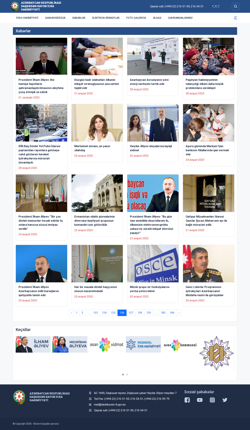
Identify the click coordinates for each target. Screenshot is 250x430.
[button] (123, 374)
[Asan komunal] (180, 344)
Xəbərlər (78, 17)
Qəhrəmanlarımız (180, 17)
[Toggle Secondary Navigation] (235, 18)
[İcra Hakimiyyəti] (15, 6)
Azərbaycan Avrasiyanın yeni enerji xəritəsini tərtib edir (149, 82)
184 (172, 312)
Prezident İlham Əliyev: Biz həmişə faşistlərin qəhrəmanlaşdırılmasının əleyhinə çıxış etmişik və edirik (41, 86)
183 (163, 312)
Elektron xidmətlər (106, 17)
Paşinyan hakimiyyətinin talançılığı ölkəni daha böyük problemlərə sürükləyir (204, 84)
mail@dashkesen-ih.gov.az (110, 404)
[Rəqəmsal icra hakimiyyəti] (143, 344)
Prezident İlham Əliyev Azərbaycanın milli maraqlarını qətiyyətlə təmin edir (39, 291)
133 (95, 312)
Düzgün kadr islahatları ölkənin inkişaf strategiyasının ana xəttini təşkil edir (96, 84)
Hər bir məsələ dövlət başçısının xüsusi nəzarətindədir (95, 289)
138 (139, 312)
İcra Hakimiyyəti (27, 17)
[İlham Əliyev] (33, 344)
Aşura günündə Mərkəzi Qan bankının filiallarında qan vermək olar (207, 150)
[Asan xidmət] (106, 344)
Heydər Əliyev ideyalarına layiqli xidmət (151, 148)
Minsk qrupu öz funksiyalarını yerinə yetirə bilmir (150, 289)
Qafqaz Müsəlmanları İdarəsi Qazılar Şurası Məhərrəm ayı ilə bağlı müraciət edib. (206, 220)
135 (113, 312)
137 (131, 312)
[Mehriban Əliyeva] (69, 344)
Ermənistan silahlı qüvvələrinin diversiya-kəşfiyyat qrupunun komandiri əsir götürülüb (94, 220)
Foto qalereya (136, 17)
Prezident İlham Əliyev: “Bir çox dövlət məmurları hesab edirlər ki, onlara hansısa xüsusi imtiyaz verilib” (41, 222)
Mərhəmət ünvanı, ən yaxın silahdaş (92, 148)
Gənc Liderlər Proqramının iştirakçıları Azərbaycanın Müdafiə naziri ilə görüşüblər (205, 291)
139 (148, 312)
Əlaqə (157, 17)
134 (104, 312)
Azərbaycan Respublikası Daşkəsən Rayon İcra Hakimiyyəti (41, 6)
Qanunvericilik (55, 17)
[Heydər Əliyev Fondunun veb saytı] (216, 353)
